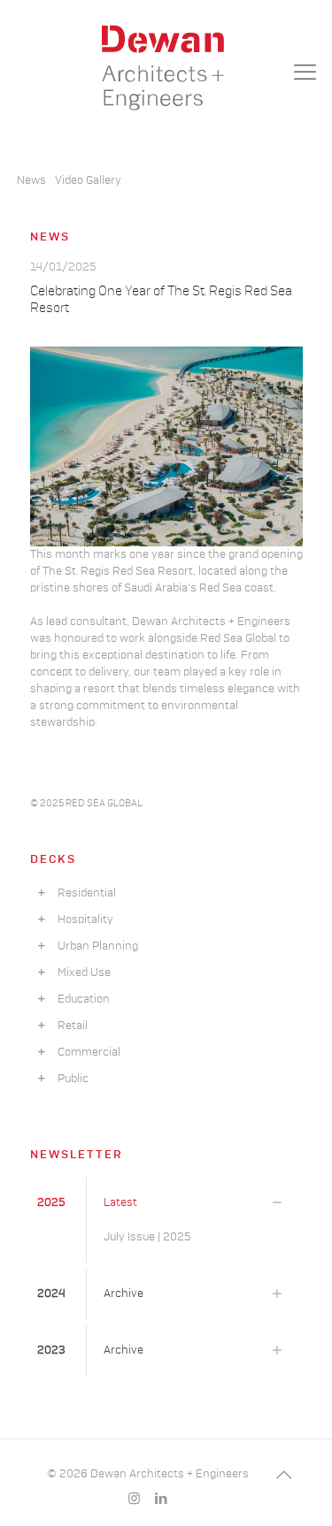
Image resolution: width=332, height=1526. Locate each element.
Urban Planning (94, 946)
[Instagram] (134, 1499)
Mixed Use (80, 973)
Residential (83, 893)
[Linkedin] (160, 1499)
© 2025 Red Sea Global (86, 803)
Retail (69, 1026)
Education (80, 999)
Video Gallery (88, 181)
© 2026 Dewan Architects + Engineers (148, 1474)
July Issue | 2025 (147, 1237)
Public (69, 1079)
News (31, 181)
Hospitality (81, 920)
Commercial (85, 1052)
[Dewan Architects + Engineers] (166, 66)
